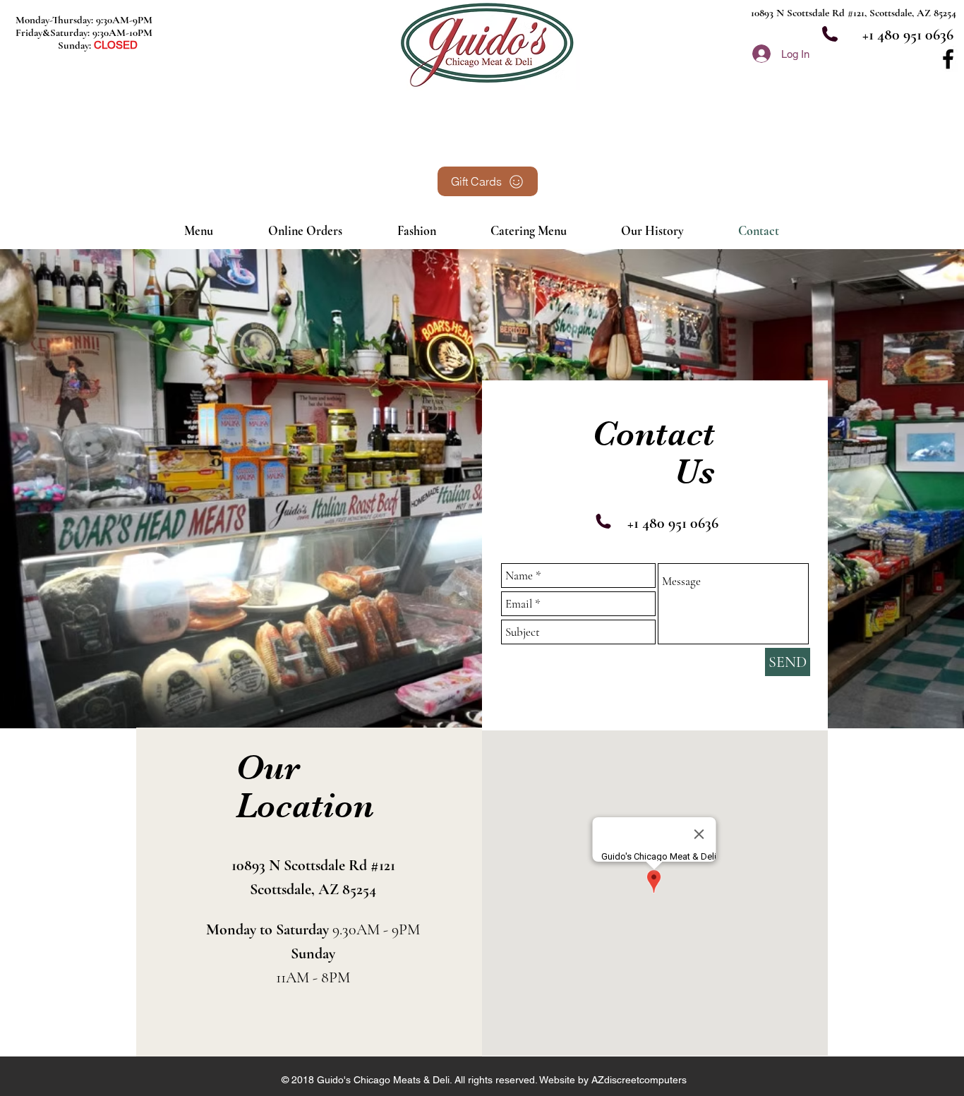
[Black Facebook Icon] (948, 59)
